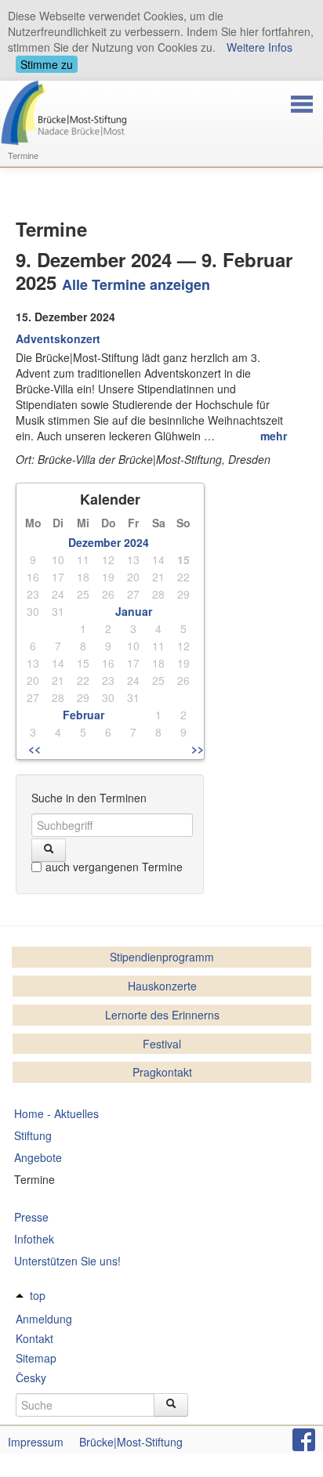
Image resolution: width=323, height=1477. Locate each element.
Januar (133, 611)
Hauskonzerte (162, 986)
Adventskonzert (58, 338)
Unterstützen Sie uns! (67, 1261)
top (37, 1295)
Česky (31, 1377)
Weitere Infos (259, 47)
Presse (31, 1217)
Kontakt (34, 1338)
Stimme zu (46, 64)
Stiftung (33, 1135)
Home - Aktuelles (56, 1113)
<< (34, 748)
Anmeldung (44, 1319)
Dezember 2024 (108, 542)
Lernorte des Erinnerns (162, 1015)
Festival (162, 1044)
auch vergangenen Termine (114, 866)
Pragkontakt (162, 1072)
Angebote (38, 1157)
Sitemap (36, 1358)
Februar (83, 714)
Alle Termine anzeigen (136, 284)
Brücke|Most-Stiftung (131, 1442)
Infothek (34, 1239)
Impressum (36, 1442)
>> (197, 748)
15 (183, 559)
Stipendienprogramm (162, 957)
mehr (273, 435)
